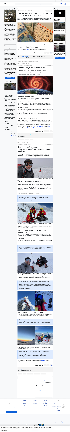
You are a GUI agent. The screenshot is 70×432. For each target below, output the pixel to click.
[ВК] (45, 53)
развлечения (24, 61)
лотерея (19, 61)
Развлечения (28, 8)
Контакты (49, 3)
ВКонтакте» (29, 127)
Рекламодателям (45, 402)
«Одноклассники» (36, 127)
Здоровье (27, 63)
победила (43, 360)
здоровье (27, 139)
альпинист (20, 373)
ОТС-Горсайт (29, 57)
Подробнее (65, 428)
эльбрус (24, 373)
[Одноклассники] (48, 53)
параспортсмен (37, 373)
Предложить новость (11, 411)
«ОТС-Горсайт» (40, 126)
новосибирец (43, 373)
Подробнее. (62, 422)
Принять (57, 428)
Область (24, 403)
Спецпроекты (41, 3)
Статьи (28, 3)
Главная (19, 8)
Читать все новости (10, 77)
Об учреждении (45, 405)
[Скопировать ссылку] (51, 53)
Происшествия (35, 402)
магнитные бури (21, 139)
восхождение (30, 373)
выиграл (27, 49)
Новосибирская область (33, 61)
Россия (31, 139)
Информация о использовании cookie (58, 411)
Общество (27, 142)
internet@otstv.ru (48, 382)
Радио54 (34, 3)
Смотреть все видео (59, 57)
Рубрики (24, 400)
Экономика (35, 403)
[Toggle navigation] (64, 4)
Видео (23, 3)
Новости (18, 3)
